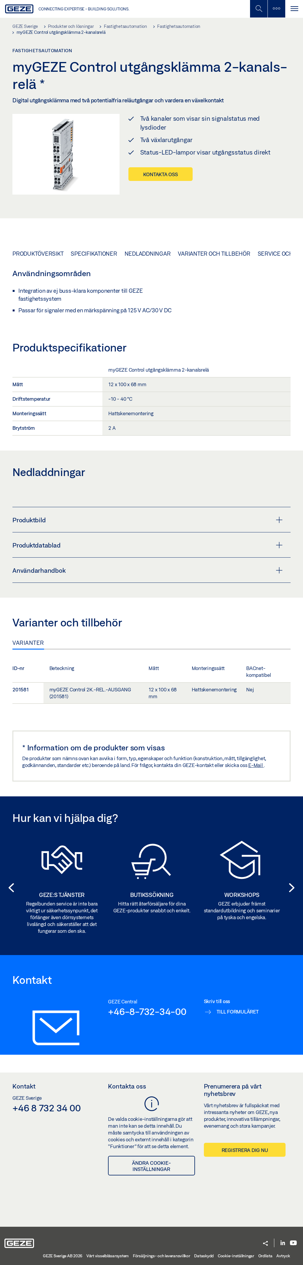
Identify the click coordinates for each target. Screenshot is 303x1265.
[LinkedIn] (282, 1243)
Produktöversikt (37, 253)
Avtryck (283, 1255)
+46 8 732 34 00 (46, 1107)
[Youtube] (293, 1243)
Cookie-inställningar (236, 1255)
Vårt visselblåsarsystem (107, 1255)
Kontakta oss (160, 174)
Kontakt (24, 1086)
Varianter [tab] (28, 642)
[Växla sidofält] (276, 8)
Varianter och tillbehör (214, 253)
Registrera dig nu (245, 1150)
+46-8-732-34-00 (147, 1011)
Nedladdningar (148, 253)
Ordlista (265, 1255)
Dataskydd (204, 1255)
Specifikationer (94, 253)
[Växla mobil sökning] (258, 8)
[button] (9, 888)
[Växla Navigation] (294, 8)
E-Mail (256, 765)
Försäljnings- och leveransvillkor (161, 1255)
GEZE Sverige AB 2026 (62, 1255)
